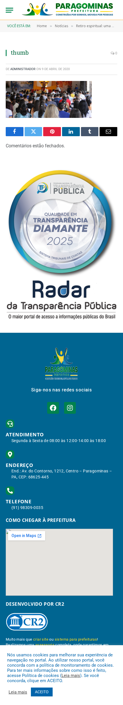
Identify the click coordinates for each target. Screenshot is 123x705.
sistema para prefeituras (76, 639)
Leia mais (70, 675)
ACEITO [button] (42, 692)
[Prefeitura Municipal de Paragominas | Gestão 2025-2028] (67, 10)
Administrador (22, 69)
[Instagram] (70, 408)
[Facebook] (53, 408)
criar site (40, 639)
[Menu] (9, 10)
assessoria (44, 645)
